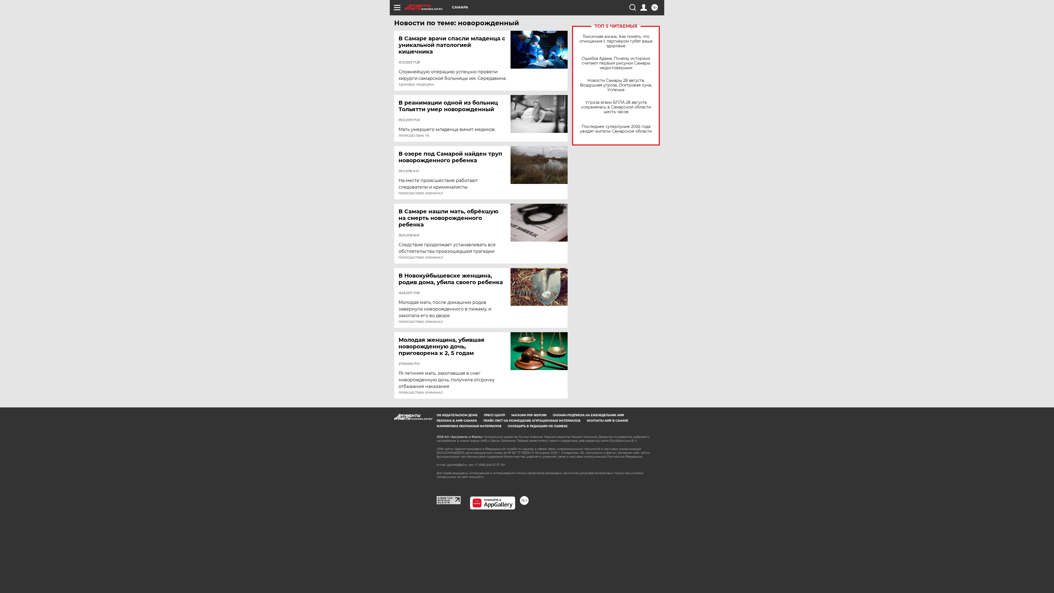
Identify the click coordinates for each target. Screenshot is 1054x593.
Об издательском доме (457, 415)
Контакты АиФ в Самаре (607, 421)
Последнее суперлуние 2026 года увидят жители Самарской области (616, 129)
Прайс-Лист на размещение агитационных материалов (532, 421)
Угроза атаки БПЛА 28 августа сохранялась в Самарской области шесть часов (616, 107)
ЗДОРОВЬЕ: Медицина (416, 84)
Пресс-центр (494, 415)
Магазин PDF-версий (528, 415)
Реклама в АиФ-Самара (457, 421)
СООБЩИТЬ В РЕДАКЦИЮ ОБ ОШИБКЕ (538, 426)
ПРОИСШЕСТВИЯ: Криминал (421, 193)
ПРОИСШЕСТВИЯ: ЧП (414, 136)
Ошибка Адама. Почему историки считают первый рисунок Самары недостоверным (616, 63)
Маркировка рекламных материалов (469, 426)
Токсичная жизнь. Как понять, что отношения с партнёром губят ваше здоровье (616, 41)
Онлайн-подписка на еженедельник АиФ (588, 415)
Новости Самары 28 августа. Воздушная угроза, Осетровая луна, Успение (616, 85)
